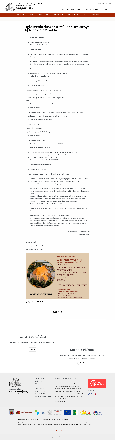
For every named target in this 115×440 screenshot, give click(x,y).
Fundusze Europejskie (57, 431)
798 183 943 (42, 394)
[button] (26, 15)
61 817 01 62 (41, 389)
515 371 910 (42, 391)
